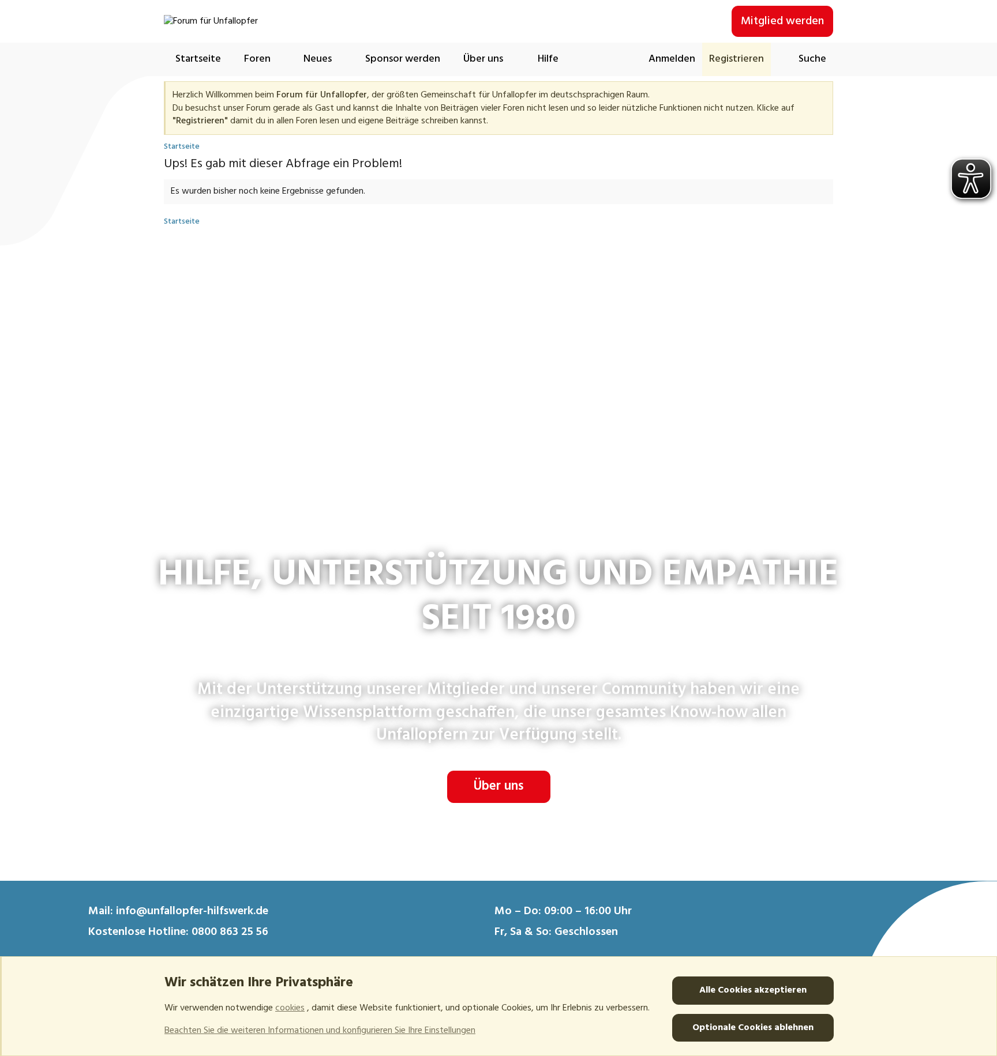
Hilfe (548, 59)
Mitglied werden (782, 21)
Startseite (198, 59)
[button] (282, 59)
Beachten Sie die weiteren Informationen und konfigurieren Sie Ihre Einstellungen (319, 1030)
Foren (257, 59)
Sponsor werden (402, 59)
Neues (317, 59)
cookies (290, 1008)
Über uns (499, 786)
